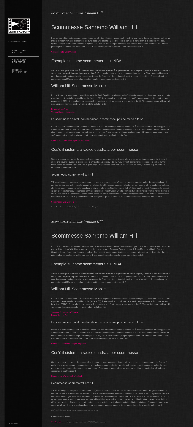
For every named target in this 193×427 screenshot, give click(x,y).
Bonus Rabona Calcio (60, 315)
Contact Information (19, 71)
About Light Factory (19, 51)
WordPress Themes (57, 422)
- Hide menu (12, 423)
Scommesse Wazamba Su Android (66, 376)
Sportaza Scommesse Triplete (64, 312)
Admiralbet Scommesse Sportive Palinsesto (70, 140)
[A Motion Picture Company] (19, 32)
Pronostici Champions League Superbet (68, 343)
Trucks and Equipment (19, 61)
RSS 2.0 (93, 207)
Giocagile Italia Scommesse (63, 52)
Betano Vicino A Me (59, 109)
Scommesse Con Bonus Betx (64, 202)
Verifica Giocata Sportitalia (62, 112)
